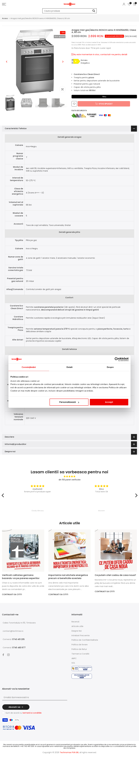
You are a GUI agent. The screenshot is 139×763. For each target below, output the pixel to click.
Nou (104, 96)
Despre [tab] (110, 367)
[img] (70, 476)
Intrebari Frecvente (81, 635)
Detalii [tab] (70, 367)
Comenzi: (14, 639)
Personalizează (67, 402)
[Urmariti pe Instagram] (8, 654)
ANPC (74, 658)
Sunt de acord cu (24, 713)
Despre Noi (77, 631)
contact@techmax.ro (13, 631)
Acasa (5, 18)
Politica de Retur (79, 649)
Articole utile (77, 626)
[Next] (62, 61)
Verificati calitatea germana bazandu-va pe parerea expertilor (21, 577)
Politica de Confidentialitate (85, 640)
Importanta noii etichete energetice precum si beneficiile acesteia (68, 577)
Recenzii (75, 621)
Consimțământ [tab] (29, 367)
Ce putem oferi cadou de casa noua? (115, 575)
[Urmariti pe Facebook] (3, 654)
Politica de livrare (80, 644)
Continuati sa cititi (12, 594)
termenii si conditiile (32, 713)
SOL (73, 663)
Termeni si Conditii (80, 653)
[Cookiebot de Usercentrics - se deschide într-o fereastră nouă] (117, 359)
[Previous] (7, 61)
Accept (109, 402)
